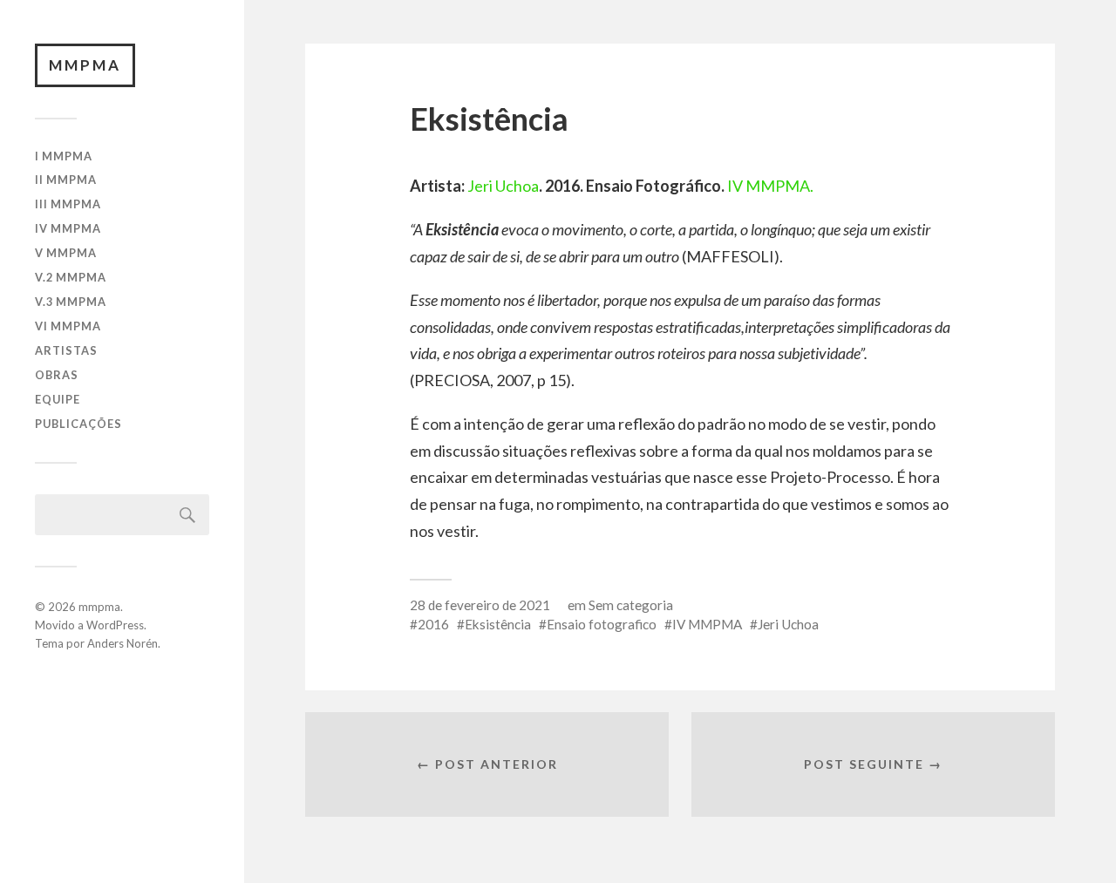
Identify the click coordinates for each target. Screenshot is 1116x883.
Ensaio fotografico (602, 624)
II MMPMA (66, 180)
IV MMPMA (68, 228)
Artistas (66, 350)
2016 (433, 624)
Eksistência (498, 624)
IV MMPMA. (770, 185)
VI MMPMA (68, 326)
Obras (56, 375)
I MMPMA (63, 156)
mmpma (85, 65)
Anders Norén (122, 643)
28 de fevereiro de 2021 (480, 605)
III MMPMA (68, 204)
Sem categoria (631, 605)
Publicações (78, 424)
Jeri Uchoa (503, 185)
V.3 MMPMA (70, 302)
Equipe (57, 399)
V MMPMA (66, 253)
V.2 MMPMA (70, 277)
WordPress (115, 625)
